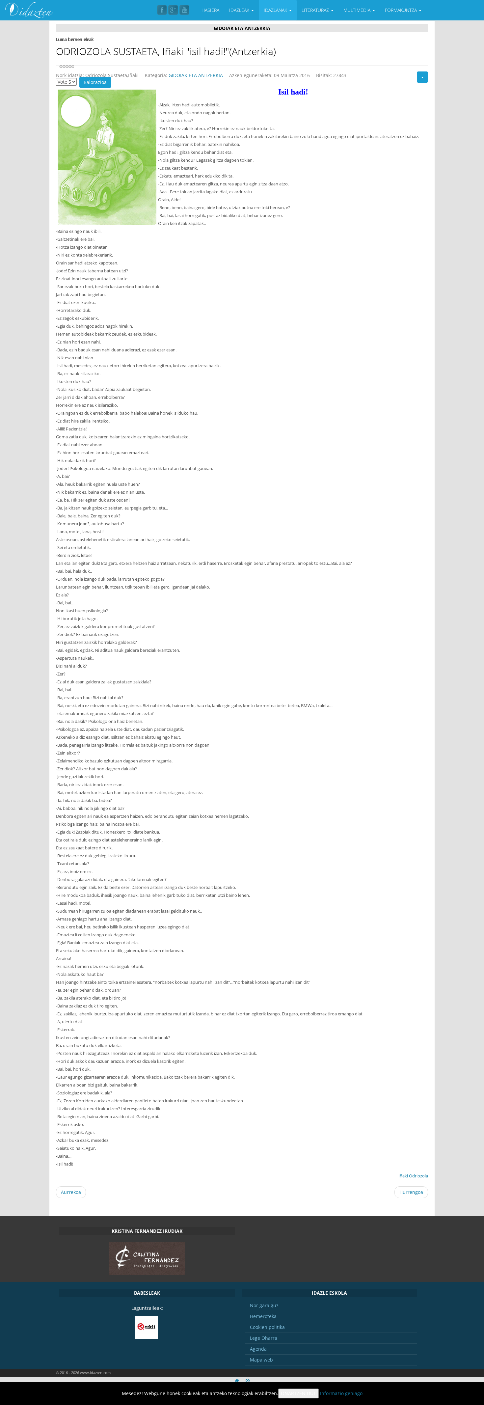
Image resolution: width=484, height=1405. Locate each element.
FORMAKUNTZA (401, 10)
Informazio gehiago (341, 1393)
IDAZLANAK (276, 10)
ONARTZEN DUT (298, 1393)
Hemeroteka (263, 1316)
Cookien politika (267, 1327)
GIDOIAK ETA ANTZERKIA (196, 75)
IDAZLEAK (240, 10)
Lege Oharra (263, 1338)
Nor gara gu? (264, 1305)
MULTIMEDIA (357, 10)
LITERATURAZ (316, 10)
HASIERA (210, 10)
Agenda (258, 1349)
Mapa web (261, 1360)
